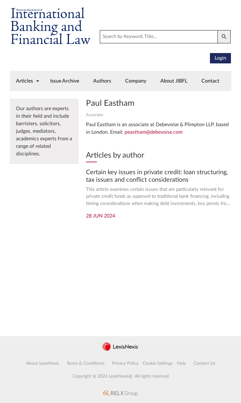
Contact (210, 80)
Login (220, 58)
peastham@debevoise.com (154, 132)
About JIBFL (173, 80)
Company (135, 80)
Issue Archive (64, 80)
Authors (102, 80)
